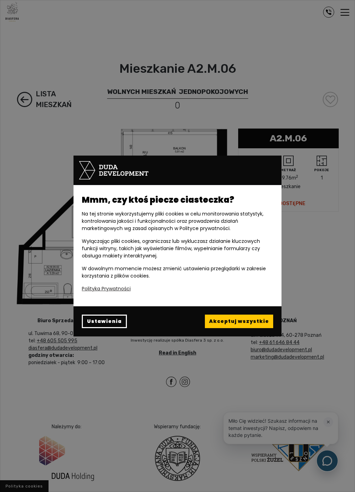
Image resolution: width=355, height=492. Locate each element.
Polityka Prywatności (106, 288)
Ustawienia (104, 321)
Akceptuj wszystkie (239, 321)
